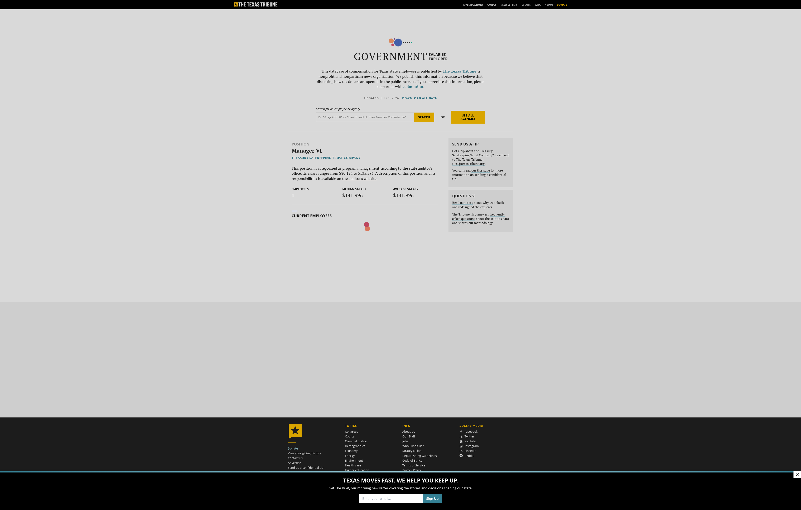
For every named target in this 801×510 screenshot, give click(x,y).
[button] (400, 255)
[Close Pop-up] (797, 474)
